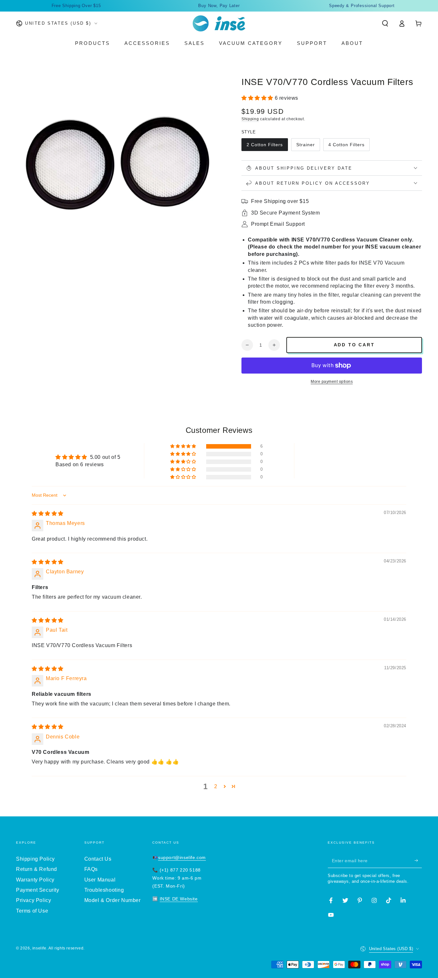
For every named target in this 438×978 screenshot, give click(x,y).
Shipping (250, 119)
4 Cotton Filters (346, 144)
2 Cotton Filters (265, 144)
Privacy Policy (33, 900)
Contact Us (98, 859)
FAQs (91, 869)
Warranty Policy (35, 879)
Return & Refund (36, 869)
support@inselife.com (182, 857)
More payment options (332, 381)
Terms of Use (32, 911)
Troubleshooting (104, 890)
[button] (385, 23)
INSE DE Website (179, 898)
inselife (39, 948)
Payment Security (37, 890)
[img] (47, 513)
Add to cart (354, 344)
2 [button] (215, 786)
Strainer (305, 144)
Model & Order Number (112, 900)
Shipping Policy (35, 859)
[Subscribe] (418, 861)
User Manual (100, 879)
